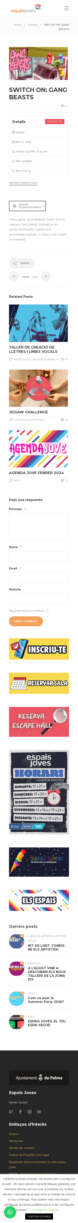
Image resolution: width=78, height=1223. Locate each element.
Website (15, 589)
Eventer (32, 24)
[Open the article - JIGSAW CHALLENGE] (23, 388)
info (17, 480)
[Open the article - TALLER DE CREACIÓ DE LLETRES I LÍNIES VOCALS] (23, 323)
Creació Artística (41, 936)
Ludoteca (21, 419)
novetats (37, 419)
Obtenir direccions (23, 183)
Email (13, 568)
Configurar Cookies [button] (45, 1210)
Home (17, 24)
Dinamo (14, 1134)
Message (16, 508)
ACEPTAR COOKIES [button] (39, 1216)
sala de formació (45, 359)
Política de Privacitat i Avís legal (29, 1155)
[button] (10, 1212)
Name (13, 547)
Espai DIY (34, 963)
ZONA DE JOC (54, 121)
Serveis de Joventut (21, 1148)
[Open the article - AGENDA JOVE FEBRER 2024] (23, 449)
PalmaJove (16, 1141)
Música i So (22, 359)
